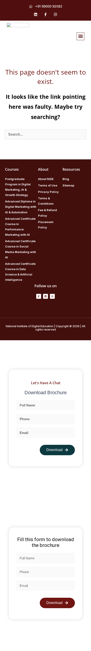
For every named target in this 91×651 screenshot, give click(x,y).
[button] (80, 36)
